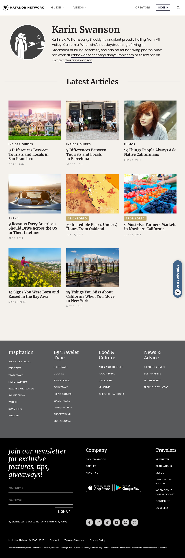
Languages (106, 380)
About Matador (96, 459)
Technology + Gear (156, 387)
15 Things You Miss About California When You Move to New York (90, 296)
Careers (91, 466)
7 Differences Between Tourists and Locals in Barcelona (86, 154)
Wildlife (13, 402)
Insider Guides (20, 144)
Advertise (92, 472)
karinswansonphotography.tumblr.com (102, 55)
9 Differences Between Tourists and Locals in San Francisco (28, 154)
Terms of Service (74, 540)
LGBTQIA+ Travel (64, 407)
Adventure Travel (19, 361)
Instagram (98, 522)
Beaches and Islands (21, 388)
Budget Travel (62, 414)
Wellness (14, 415)
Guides (56, 8)
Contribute (163, 501)
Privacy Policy (59, 521)
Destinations (164, 466)
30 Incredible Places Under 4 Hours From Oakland (91, 226)
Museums (104, 387)
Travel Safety (152, 380)
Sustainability (152, 373)
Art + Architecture (111, 367)
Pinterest (125, 522)
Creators (143, 8)
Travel (14, 218)
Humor (129, 144)
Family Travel (62, 380)
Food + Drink (107, 373)
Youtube (116, 522)
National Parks (18, 381)
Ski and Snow (16, 395)
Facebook (89, 522)
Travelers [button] (166, 450)
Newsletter (163, 459)
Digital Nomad (62, 421)
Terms (43, 521)
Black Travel (62, 400)
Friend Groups (63, 394)
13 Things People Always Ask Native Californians (150, 152)
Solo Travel (61, 387)
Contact (54, 540)
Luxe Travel (61, 367)
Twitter (134, 522)
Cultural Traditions (111, 394)
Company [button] (96, 450)
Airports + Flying (154, 367)
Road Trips (15, 409)
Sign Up (64, 511)
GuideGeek (162, 508)
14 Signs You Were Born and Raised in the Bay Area (33, 294)
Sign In (163, 7)
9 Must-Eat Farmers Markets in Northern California (150, 226)
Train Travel (16, 375)
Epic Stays (14, 368)
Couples (59, 373)
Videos (78, 8)
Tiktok (107, 522)
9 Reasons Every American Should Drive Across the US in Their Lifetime (32, 228)
